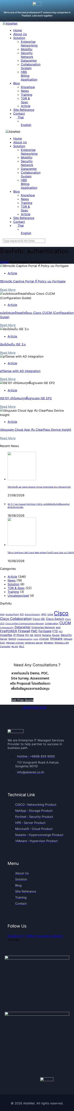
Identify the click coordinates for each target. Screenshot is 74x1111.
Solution (13, 584)
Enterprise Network (43, 627)
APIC (43, 614)
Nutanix (46, 635)
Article (12, 273)
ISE (31, 635)
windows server (34, 642)
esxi (58, 627)
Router (56, 635)
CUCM (65, 623)
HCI (60, 631)
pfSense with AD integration (20, 371)
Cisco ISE (39, 619)
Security (66, 635)
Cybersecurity (7, 627)
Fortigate (45, 631)
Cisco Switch (55, 619)
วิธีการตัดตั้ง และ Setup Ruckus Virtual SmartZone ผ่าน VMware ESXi (39, 487)
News (12, 580)
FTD (55, 631)
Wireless (49, 642)
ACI (22, 614)
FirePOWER (8, 631)
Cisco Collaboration (16, 619)
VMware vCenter (15, 642)
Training (13, 592)
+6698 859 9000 (34, 707)
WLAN (14, 646)
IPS (27, 635)
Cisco (61, 613)
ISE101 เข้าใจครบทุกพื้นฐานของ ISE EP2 (26, 398)
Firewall (24, 631)
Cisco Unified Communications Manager (24, 623)
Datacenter (23, 627)
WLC (21, 646)
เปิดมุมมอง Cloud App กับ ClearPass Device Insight (35, 429)
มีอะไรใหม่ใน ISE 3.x (13, 344)
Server (3, 639)
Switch (12, 638)
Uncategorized (18, 595)
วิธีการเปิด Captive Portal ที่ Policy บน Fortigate (32, 281)
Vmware (56, 639)
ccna (50, 614)
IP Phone (18, 635)
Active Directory (32, 614)
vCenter (44, 638)
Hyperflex (6, 635)
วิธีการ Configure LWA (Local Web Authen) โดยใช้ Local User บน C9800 (41, 552)
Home (4, 262)
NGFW (37, 635)
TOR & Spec (16, 588)
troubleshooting (24, 639)
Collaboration (51, 623)
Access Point (12, 614)
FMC (34, 631)
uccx (35, 639)
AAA (2, 614)
